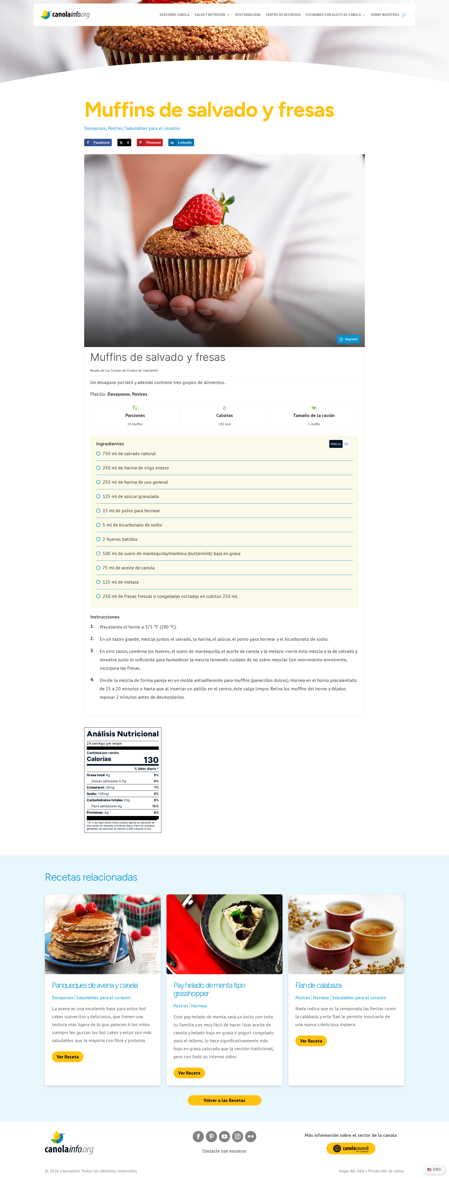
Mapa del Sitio (352, 1171)
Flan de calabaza (318, 985)
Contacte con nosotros (224, 1151)
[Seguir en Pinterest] (211, 1136)
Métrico (336, 444)
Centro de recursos (283, 15)
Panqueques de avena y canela (95, 985)
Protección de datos (386, 1171)
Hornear (199, 1006)
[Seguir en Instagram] (237, 1136)
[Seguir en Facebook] (198, 1136)
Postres (115, 128)
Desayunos (95, 128)
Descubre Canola (174, 15)
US (346, 444)
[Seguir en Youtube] (224, 1136)
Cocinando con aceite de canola (333, 15)
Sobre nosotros (385, 15)
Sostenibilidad (248, 15)
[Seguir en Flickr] (250, 1136)
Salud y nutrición (210, 15)
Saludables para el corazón (152, 128)
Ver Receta (68, 1057)
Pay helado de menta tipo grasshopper (209, 989)
